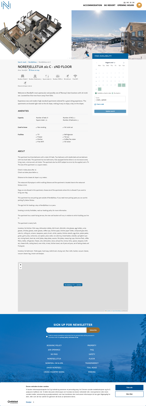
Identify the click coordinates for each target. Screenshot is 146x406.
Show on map (34, 70)
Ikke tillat (129, 394)
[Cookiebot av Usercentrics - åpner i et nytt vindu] (13, 402)
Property (92, 346)
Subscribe (93, 330)
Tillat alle (129, 387)
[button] (139, 5)
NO (128, 2)
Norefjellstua (32, 62)
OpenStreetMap (116, 311)
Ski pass (54, 354)
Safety (92, 354)
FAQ (92, 350)
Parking (92, 372)
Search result (22, 62)
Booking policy (54, 346)
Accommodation (92, 5)
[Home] (6, 5)
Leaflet (108, 311)
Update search (110, 111)
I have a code (100, 104)
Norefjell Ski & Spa (54, 363)
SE (130, 2)
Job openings (54, 350)
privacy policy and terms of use (69, 337)
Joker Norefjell (54, 368)
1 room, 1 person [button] (101, 100)
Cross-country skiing (54, 372)
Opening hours (125, 5)
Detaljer (28, 402)
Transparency (92, 363)
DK (133, 2)
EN (125, 2)
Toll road (92, 368)
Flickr (92, 359)
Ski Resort (109, 5)
